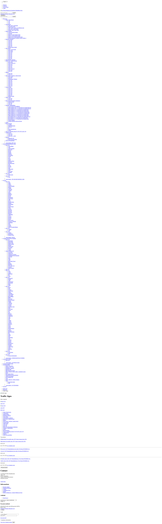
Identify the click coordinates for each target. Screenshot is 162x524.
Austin (9, 272)
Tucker (9, 224)
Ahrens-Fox (10, 253)
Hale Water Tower (11, 261)
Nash (9, 334)
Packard (9, 216)
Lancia (9, 329)
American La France (12, 254)
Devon (9, 196)
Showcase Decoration (12, 139)
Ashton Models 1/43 (10, 251)
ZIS (9, 350)
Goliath (9, 320)
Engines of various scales (8, 363)
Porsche (9, 166)
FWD (9, 259)
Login (4, 8)
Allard (9, 183)
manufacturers (3, 500)
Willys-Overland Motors (13, 227)
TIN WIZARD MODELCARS (9, 144)
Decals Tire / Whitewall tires (11, 60)
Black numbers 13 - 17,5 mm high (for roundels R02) (18, 112)
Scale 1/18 (10, 64)
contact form (3, 481)
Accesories (10, 252)
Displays (7, 137)
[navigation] (3, 507)
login (13, 522)
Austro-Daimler (11, 148)
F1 (8, 128)
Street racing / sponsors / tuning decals (13, 75)
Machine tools (8, 369)
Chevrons (10, 33)
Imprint (4, 491)
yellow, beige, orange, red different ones (16, 27)
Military (7, 72)
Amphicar (10, 293)
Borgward (10, 149)
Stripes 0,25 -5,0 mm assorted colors (15, 37)
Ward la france (11, 268)
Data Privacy (5, 498)
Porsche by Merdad (12, 221)
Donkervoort (10, 246)
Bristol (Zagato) (11, 300)
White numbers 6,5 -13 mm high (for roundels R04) (18, 111)
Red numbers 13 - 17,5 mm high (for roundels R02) (18, 118)
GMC (9, 199)
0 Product (3, 13)
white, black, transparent (13, 25)
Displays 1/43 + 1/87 (10, 367)
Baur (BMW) (10, 296)
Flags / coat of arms (12, 49)
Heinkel (9, 245)
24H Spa (10, 126)
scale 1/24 (10, 44)
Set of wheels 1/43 (9, 377)
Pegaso (9, 165)
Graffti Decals (8, 132)
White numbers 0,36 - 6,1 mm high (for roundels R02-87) (19, 107)
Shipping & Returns (7, 488)
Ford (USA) (10, 198)
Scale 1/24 (10, 65)
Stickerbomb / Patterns (12, 79)
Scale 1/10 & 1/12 (11, 63)
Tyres (7, 378)
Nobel (9, 335)
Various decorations (9, 376)
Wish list (4, 4)
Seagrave (10, 267)
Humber (9, 203)
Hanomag (10, 323)
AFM (9, 271)
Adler (9, 182)
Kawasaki (10, 247)
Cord (9, 191)
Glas (9, 157)
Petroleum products (9, 39)
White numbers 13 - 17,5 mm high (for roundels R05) (18, 113)
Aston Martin (10, 146)
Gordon (9, 321)
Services (4, 386)
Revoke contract (6, 487)
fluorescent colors (11, 26)
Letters (7, 122)
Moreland (10, 264)
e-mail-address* (4, 514)
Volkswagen (10, 169)
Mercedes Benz (11, 163)
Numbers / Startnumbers (10, 105)
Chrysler (10, 304)
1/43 (9, 23)
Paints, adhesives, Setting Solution (12, 379)
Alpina (9, 292)
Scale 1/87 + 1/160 (12, 136)
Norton (9, 248)
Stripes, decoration (9, 366)
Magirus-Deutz (11, 161)
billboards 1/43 (11, 138)
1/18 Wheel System (7, 359)
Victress (9, 226)
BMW (9, 297)
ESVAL (4, 180)
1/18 (9, 21)
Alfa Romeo (10, 290)
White (9, 285)
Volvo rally (10, 171)
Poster (7, 372)
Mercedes (10, 212)
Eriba (9, 307)
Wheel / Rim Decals (10, 19)
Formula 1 (10, 314)
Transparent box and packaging (12, 375)
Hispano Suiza (11, 202)
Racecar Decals (9, 123)
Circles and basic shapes (13, 32)
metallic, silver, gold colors (13, 30)
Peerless (9, 218)
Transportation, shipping (10, 59)
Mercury (10, 213)
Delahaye (10, 154)
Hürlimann (10, 273)
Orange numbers (11, 120)
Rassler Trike (10, 243)
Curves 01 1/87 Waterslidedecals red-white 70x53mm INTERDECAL (15, 451)
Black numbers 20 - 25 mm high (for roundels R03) (18, 114)
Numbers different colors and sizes (15, 121)
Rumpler (10, 344)
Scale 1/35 (10, 73)
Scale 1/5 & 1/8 (11, 68)
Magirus (9, 263)
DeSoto (9, 195)
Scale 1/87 (10, 71)
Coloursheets (8, 24)
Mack (9, 262)
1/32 (9, 22)
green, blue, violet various (13, 29)
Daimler (9, 153)
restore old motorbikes (10, 140)
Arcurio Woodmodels (12, 355)
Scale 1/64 (10, 70)
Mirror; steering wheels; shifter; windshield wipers (16, 371)
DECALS (5, 18)
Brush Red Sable (11, 381)
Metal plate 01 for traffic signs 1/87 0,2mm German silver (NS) (13, 441)
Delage (9, 192)
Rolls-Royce (10, 343)
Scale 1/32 (10, 82)
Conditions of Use (6, 490)
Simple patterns (9, 31)
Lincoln (9, 208)
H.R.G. (9, 200)
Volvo (9, 170)
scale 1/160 (10, 51)
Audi (9, 147)
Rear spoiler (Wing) (9, 374)
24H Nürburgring (11, 125)
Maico (9, 287)
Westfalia (10, 172)
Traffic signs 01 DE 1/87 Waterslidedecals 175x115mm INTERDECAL (15, 460)
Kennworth (10, 282)
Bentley (9, 187)
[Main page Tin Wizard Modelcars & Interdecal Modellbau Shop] (11, 10)
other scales (10, 50)
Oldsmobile (10, 214)
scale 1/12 (8, 354)
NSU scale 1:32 (11, 265)
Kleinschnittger (11, 328)
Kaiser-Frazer (11, 206)
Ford (9, 257)
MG (9, 274)
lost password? (3, 517)
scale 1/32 (10, 43)
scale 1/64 (10, 40)
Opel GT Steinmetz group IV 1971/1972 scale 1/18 (16, 131)
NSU (9, 336)
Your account (5, 7)
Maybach (10, 162)
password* (3, 515)
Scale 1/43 (10, 67)
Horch (9, 158)
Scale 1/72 (10, 74)
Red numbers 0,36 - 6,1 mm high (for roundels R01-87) (19, 116)
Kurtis (9, 207)
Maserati (10, 330)
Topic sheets (8, 48)
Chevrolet (10, 189)
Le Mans (10, 124)
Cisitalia (9, 190)
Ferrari (9, 156)
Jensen (9, 327)
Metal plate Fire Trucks (10, 370)
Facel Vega (10, 309)
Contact (4, 489)
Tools (7, 380)
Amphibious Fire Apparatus (13, 255)
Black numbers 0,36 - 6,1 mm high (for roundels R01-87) (19, 108)
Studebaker (10, 222)
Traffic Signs (8, 97)
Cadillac (9, 188)
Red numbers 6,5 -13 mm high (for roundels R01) (18, 117)
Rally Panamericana (12, 129)
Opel (9, 164)
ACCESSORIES (6, 364)
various (9, 130)
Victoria (9, 289)
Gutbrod (9, 322)
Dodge (9, 279)
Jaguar (9, 159)
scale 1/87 (10, 41)
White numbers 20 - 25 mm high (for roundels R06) (18, 115)
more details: (11, 142)
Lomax (9, 249)
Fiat (9, 311)
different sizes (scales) (12, 47)
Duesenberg (10, 155)
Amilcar (9, 185)
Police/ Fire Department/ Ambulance (13, 100)
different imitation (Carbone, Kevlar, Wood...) (17, 38)
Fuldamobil (10, 315)
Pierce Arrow (10, 220)
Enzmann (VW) (11, 306)
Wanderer (10, 348)
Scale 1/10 (10, 85)
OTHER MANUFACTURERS (9, 238)
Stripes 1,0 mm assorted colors (14, 35)
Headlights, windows (10, 368)
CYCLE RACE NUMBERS (14, 106)
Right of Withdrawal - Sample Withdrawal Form (12, 492)
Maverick (10, 210)
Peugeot (9, 341)
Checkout (5, 6)
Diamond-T (10, 278)
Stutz (9, 223)
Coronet (9, 305)
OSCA (9, 215)
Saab (9, 167)
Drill (9, 383)
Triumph (10, 345)
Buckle (9, 150)
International (10, 204)
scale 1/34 (8, 277)
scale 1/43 (10, 42)
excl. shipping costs (11, 445)
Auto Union (10, 295)
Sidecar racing (11, 244)
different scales (11, 96)
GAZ (9, 317)
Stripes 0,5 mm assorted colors (14, 34)
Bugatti (9, 152)
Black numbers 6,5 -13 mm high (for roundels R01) (18, 109)
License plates (8, 87)
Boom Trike (10, 241)
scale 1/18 (10, 46)
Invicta (9, 205)
